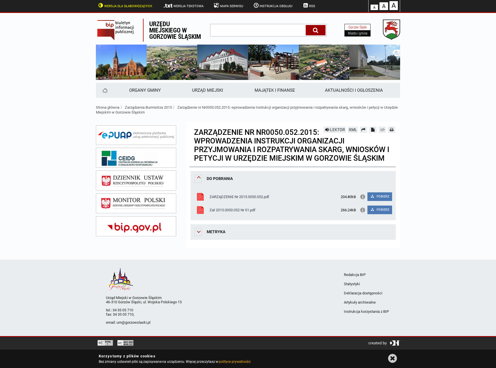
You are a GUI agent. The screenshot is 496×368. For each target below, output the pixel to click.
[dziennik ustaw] (136, 180)
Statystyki (352, 284)
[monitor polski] (136, 203)
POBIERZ (383, 196)
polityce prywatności (234, 362)
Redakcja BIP (355, 275)
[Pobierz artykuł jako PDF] (373, 129)
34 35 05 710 (123, 310)
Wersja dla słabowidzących (128, 6)
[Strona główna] (104, 90)
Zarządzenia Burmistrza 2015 (148, 107)
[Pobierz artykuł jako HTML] (382, 129)
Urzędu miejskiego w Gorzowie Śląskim (175, 30)
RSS (312, 6)
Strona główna (107, 107)
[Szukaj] (316, 30)
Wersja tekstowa (188, 6)
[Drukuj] (391, 129)
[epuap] (136, 135)
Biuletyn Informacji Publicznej (119, 30)
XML (353, 129)
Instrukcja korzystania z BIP (366, 311)
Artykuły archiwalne (360, 302)
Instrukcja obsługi (275, 6)
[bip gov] (136, 226)
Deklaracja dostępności (363, 293)
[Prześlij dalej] (363, 129)
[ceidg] (136, 158)
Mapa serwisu (231, 6)
